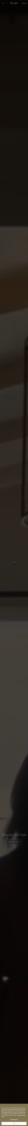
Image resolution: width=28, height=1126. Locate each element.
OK (14, 1123)
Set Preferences (14, 1119)
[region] (14, 1115)
